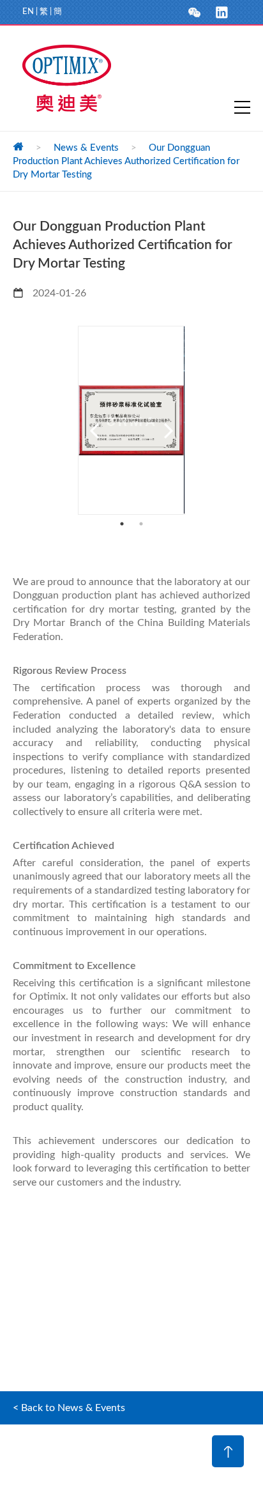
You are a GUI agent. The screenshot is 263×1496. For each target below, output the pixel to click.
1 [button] (122, 523)
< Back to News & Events (69, 1408)
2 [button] (141, 523)
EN (28, 12)
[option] (131, 420)
